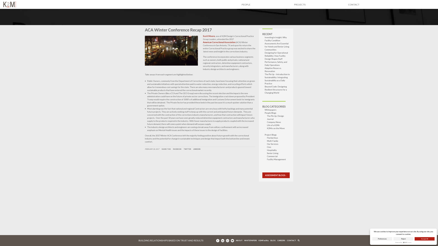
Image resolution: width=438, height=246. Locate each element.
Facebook (177, 149)
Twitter (187, 149)
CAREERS (281, 240)
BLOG (273, 240)
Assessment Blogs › (275, 175)
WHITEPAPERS (250, 240)
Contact (353, 4)
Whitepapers (270, 110)
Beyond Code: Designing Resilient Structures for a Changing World (276, 89)
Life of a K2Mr (273, 125)
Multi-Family (272, 141)
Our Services (272, 144)
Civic (269, 147)
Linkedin (196, 149)
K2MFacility (264, 240)
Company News (274, 122)
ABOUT (239, 240)
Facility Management (276, 159)
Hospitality (272, 150)
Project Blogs (271, 134)
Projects (300, 4)
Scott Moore (209, 36)
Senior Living (272, 153)
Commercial (272, 156)
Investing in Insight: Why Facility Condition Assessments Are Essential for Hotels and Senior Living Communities (277, 43)
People (246, 4)
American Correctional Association (219, 42)
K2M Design (9, 4)
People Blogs (270, 113)
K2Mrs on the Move (276, 128)
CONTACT (291, 240)
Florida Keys (272, 138)
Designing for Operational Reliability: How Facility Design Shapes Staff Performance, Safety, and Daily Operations (276, 58)
